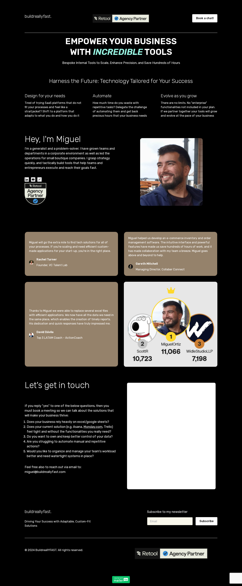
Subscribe (206, 521)
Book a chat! (205, 18)
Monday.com (92, 427)
